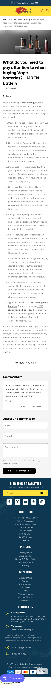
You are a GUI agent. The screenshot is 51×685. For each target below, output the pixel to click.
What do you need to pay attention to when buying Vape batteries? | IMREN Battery (23, 22)
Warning (25, 565)
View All (25, 540)
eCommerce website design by (21, 667)
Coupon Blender (25, 597)
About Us (25, 587)
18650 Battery (25, 530)
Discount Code (25, 577)
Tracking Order (25, 584)
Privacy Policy (25, 552)
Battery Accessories (25, 521)
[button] (3, 11)
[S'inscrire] (42, 493)
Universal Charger (25, 527)
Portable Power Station (25, 524)
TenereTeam (25, 600)
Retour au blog (27, 362)
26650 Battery (25, 537)
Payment (25, 581)
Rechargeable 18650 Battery (25, 517)
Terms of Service (25, 562)
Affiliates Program (25, 594)
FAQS (25, 590)
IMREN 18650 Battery (20, 19)
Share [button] (8, 96)
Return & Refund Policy (25, 559)
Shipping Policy (25, 556)
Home (5, 19)
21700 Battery (25, 534)
